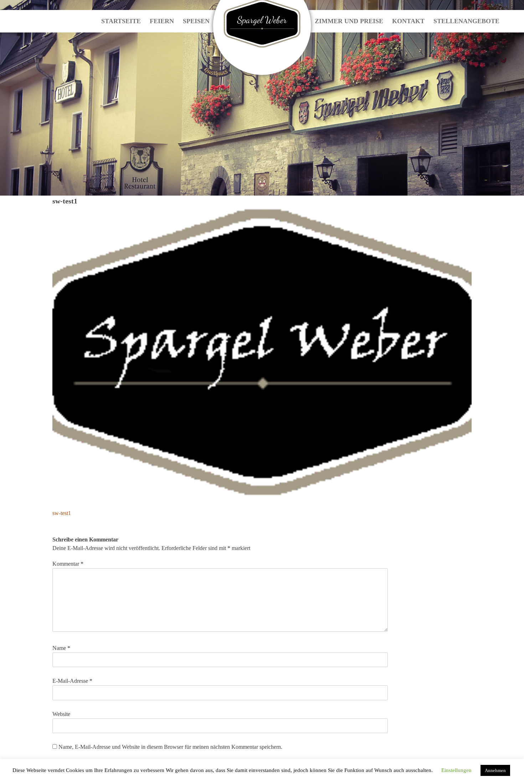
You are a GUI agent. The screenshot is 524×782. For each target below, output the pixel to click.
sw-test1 (61, 513)
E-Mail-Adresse (72, 681)
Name (61, 648)
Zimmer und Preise (349, 21)
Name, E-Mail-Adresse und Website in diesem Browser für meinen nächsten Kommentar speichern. (170, 747)
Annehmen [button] (495, 770)
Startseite (121, 21)
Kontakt (408, 21)
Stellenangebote (466, 21)
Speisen (196, 21)
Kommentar (67, 564)
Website (61, 714)
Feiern (162, 21)
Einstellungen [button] (456, 770)
